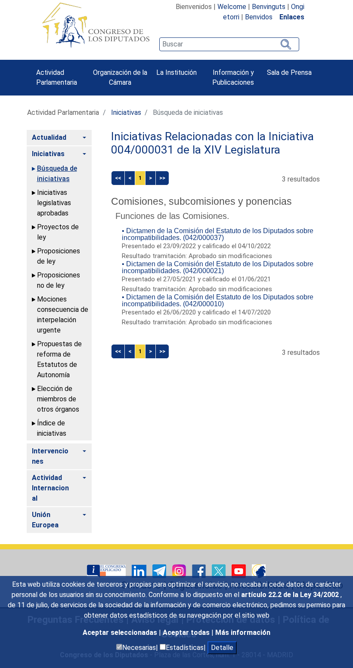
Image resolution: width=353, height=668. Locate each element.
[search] (229, 44)
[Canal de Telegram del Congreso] (160, 570)
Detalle (222, 647)
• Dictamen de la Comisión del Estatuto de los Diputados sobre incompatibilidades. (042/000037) (217, 234)
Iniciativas (126, 112)
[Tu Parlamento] (107, 570)
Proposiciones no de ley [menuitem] (58, 280)
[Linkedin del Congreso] (140, 570)
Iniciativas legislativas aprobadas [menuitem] (54, 202)
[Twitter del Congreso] (219, 570)
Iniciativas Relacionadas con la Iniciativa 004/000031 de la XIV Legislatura (212, 143)
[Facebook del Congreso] (200, 570)
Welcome (231, 7)
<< (118, 178)
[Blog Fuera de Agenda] (259, 570)
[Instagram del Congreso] (180, 570)
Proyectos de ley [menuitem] (58, 232)
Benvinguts (268, 7)
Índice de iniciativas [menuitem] (51, 428)
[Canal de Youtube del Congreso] (239, 570)
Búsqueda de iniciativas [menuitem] (57, 173)
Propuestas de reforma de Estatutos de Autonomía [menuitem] (59, 359)
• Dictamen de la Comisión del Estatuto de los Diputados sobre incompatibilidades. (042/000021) (217, 267)
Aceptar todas (187, 632)
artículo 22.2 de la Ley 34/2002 (291, 595)
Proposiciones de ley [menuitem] (58, 256)
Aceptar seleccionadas (121, 632)
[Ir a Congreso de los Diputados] (95, 25)
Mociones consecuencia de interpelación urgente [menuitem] (62, 314)
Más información (242, 632)
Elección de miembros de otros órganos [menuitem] (58, 399)
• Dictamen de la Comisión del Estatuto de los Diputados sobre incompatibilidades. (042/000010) (217, 300)
